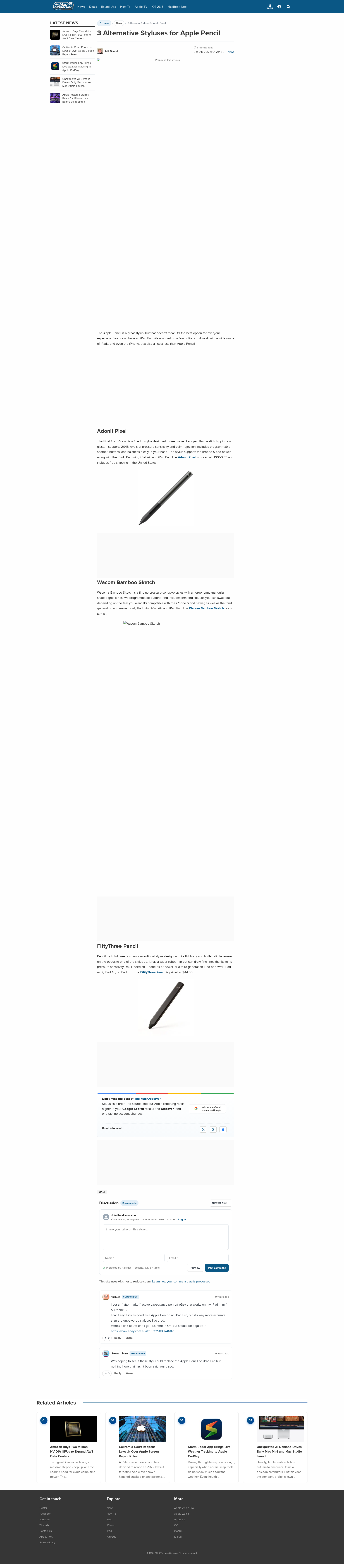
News (81, 6)
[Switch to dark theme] (279, 7)
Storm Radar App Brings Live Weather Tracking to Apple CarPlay (209, 1451)
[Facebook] (223, 1129)
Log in (182, 1219)
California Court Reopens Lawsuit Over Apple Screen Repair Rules (139, 1451)
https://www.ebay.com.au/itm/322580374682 (142, 1331)
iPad (102, 1192)
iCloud (178, 1537)
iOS (176, 1525)
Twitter (43, 1508)
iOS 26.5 (157, 6)
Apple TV (141, 6)
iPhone (111, 1525)
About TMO (46, 1537)
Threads (44, 1525)
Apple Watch (181, 1514)
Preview (195, 1268)
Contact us (45, 1531)
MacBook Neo (177, 6)
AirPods (111, 1537)
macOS (178, 1531)
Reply (117, 1338)
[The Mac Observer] (63, 6)
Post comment (217, 1268)
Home (106, 23)
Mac (109, 1519)
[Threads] (213, 1129)
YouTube (44, 1519)
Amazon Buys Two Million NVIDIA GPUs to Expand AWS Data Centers (72, 1451)
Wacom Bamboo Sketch (206, 608)
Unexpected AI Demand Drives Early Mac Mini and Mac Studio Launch (279, 1451)
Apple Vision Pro (184, 1508)
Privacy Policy (47, 1542)
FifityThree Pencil (152, 972)
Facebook (45, 1514)
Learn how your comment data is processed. (181, 1281)
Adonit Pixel (187, 457)
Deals (93, 6)
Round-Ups (108, 6)
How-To (125, 6)
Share (129, 1338)
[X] (203, 1129)
